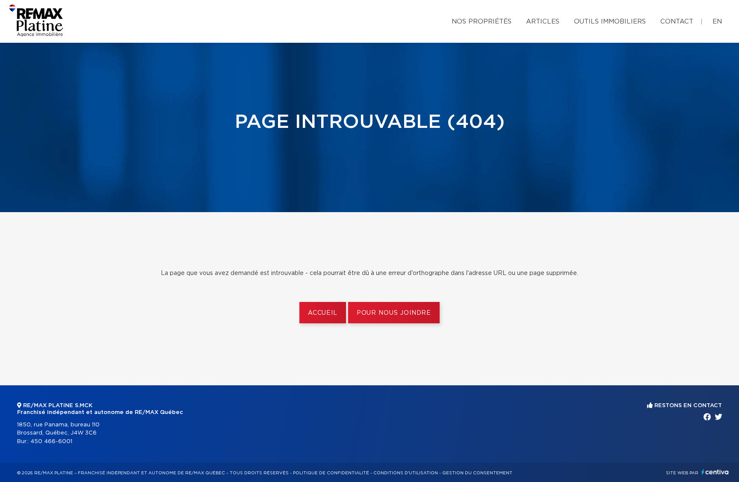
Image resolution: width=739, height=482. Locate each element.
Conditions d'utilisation (405, 473)
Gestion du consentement (477, 473)
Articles (542, 21)
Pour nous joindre (394, 313)
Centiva (715, 472)
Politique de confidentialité (331, 473)
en (717, 21)
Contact (676, 21)
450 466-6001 (51, 441)
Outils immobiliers (610, 21)
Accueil (322, 313)
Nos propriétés (481, 21)
